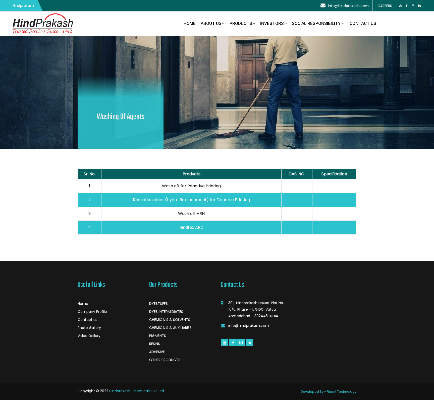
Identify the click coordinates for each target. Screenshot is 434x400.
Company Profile (92, 311)
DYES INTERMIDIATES (166, 311)
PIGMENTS (157, 335)
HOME (190, 23)
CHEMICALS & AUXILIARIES (170, 327)
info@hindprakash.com (348, 5)
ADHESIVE (157, 351)
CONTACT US (363, 23)
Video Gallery (89, 335)
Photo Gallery (89, 327)
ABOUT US (211, 23)
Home (83, 303)
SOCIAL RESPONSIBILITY (317, 23)
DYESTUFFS (158, 303)
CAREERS (384, 5)
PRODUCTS (241, 23)
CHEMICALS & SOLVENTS (169, 319)
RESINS (154, 343)
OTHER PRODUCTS (164, 359)
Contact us (87, 319)
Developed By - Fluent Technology (328, 391)
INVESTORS (272, 23)
